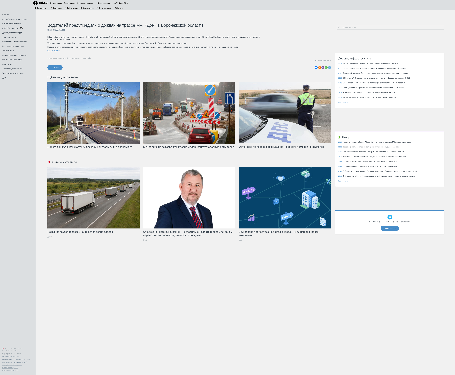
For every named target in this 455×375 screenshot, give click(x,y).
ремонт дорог (7, 359)
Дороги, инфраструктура (12, 33)
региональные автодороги (12, 362)
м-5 (25, 362)
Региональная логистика (11, 24)
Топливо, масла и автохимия (13, 73)
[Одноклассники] (319, 67)
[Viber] (322, 67)
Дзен (4, 78)
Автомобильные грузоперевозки (14, 19)
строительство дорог (22, 359)
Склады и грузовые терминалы (14, 55)
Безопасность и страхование (13, 46)
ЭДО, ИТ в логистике (10, 28)
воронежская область (79, 58)
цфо (89, 58)
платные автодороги (10, 368)
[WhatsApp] (326, 67)
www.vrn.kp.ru (53, 51)
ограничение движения (11, 356)
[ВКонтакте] (316, 67)
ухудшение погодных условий (57, 58)
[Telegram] (329, 67)
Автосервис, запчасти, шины (13, 69)
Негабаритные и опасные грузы (14, 42)
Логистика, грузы (9, 37)
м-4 (70, 58)
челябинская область (10, 370)
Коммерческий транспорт (12, 60)
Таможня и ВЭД (8, 51)
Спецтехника (7, 64)
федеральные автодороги (12, 365)
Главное (5, 15)
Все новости (343, 102)
